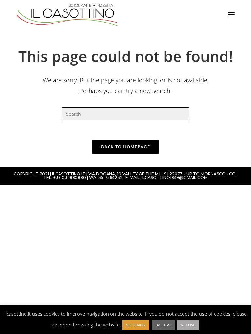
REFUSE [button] (188, 325)
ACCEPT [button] (163, 325)
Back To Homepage (125, 147)
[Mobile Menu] (231, 14)
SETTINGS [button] (135, 325)
